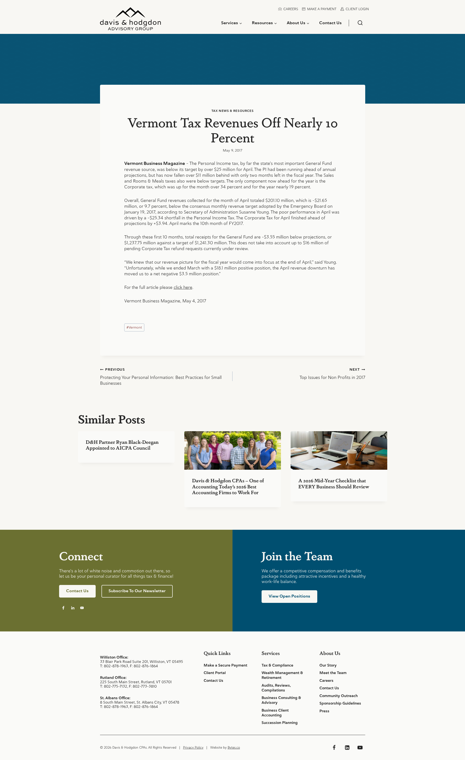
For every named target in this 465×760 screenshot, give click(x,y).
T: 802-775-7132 (113, 686)
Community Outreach (338, 695)
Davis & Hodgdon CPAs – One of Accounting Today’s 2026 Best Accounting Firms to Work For (228, 486)
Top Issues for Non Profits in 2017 (332, 374)
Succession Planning (280, 722)
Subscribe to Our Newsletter (137, 590)
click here (183, 287)
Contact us (77, 590)
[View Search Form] (360, 23)
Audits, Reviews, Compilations (276, 688)
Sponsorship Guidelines (340, 703)
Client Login (357, 9)
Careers (290, 9)
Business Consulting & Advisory (281, 700)
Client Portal (215, 672)
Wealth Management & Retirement (282, 675)
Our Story (328, 665)
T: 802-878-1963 (114, 666)
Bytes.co (234, 747)
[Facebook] (334, 747)
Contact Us (330, 22)
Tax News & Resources (232, 111)
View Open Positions (289, 596)
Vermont (134, 327)
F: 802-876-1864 (144, 666)
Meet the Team (333, 672)
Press (324, 711)
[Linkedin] (347, 747)
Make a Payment (321, 9)
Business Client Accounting (275, 713)
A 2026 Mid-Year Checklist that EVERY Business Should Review (333, 483)
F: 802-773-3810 (143, 686)
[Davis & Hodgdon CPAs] (130, 20)
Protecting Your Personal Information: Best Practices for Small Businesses (161, 377)
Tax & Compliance (277, 665)
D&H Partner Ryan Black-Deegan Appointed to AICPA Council (122, 445)
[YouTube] (360, 747)
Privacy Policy (193, 747)
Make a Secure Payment (225, 665)
